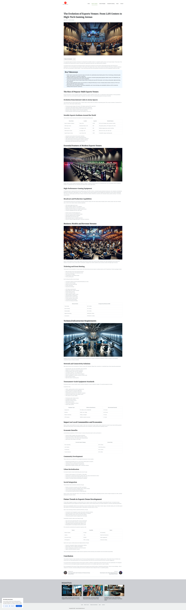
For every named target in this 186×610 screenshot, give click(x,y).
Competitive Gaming (110, 3)
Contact (121, 3)
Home (89, 3)
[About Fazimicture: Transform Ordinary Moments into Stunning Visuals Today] (93, 590)
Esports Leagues (94, 3)
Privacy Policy (86, 604)
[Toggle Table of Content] (74, 59)
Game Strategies (102, 3)
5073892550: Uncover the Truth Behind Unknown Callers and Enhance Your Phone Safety (113, 598)
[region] (12, 603)
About (117, 3)
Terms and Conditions (94, 604)
